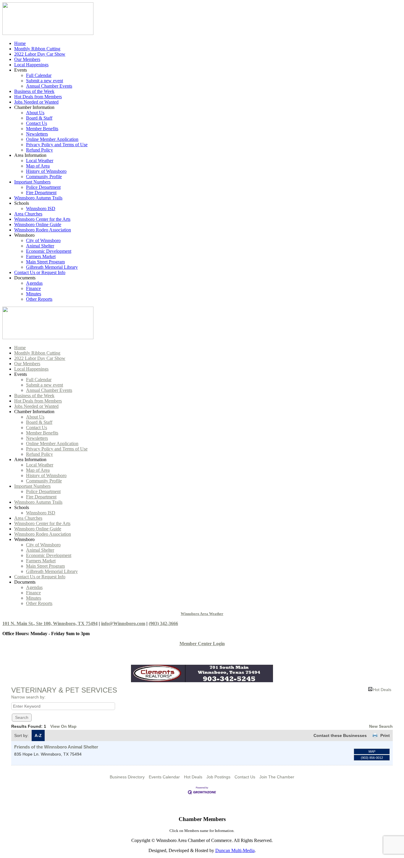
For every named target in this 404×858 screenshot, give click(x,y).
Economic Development (48, 251)
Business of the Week (34, 91)
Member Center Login (202, 643)
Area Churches (28, 213)
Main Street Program (45, 261)
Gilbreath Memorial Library (52, 267)
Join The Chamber (276, 777)
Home (20, 43)
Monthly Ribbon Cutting (37, 48)
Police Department (43, 187)
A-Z (38, 735)
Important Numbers (32, 181)
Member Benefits (42, 128)
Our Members (27, 59)
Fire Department (41, 192)
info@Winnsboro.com (123, 623)
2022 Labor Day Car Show (39, 54)
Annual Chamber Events (49, 85)
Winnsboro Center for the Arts (42, 219)
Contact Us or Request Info (39, 272)
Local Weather (39, 160)
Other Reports (39, 299)
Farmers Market (41, 256)
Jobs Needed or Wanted (36, 101)
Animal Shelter (40, 245)
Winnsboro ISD (40, 208)
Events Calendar (164, 777)
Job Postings (218, 777)
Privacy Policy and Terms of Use (57, 144)
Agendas (34, 283)
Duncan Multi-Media (235, 850)
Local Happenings (31, 64)
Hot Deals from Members (38, 96)
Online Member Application (52, 139)
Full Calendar (38, 75)
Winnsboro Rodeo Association (42, 229)
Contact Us (36, 123)
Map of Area (38, 165)
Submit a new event (44, 80)
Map (372, 751)
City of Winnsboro (43, 240)
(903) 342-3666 (163, 623)
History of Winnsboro (46, 171)
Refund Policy (39, 149)
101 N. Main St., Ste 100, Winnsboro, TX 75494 (50, 623)
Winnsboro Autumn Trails (38, 197)
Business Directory (127, 777)
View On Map (63, 726)
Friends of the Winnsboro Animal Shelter (56, 746)
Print (385, 735)
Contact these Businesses (340, 735)
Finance (33, 288)
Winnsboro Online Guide (37, 224)
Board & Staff (39, 117)
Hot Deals (382, 689)
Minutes (33, 293)
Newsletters (37, 133)
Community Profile (44, 176)
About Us (35, 112)
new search (381, 726)
